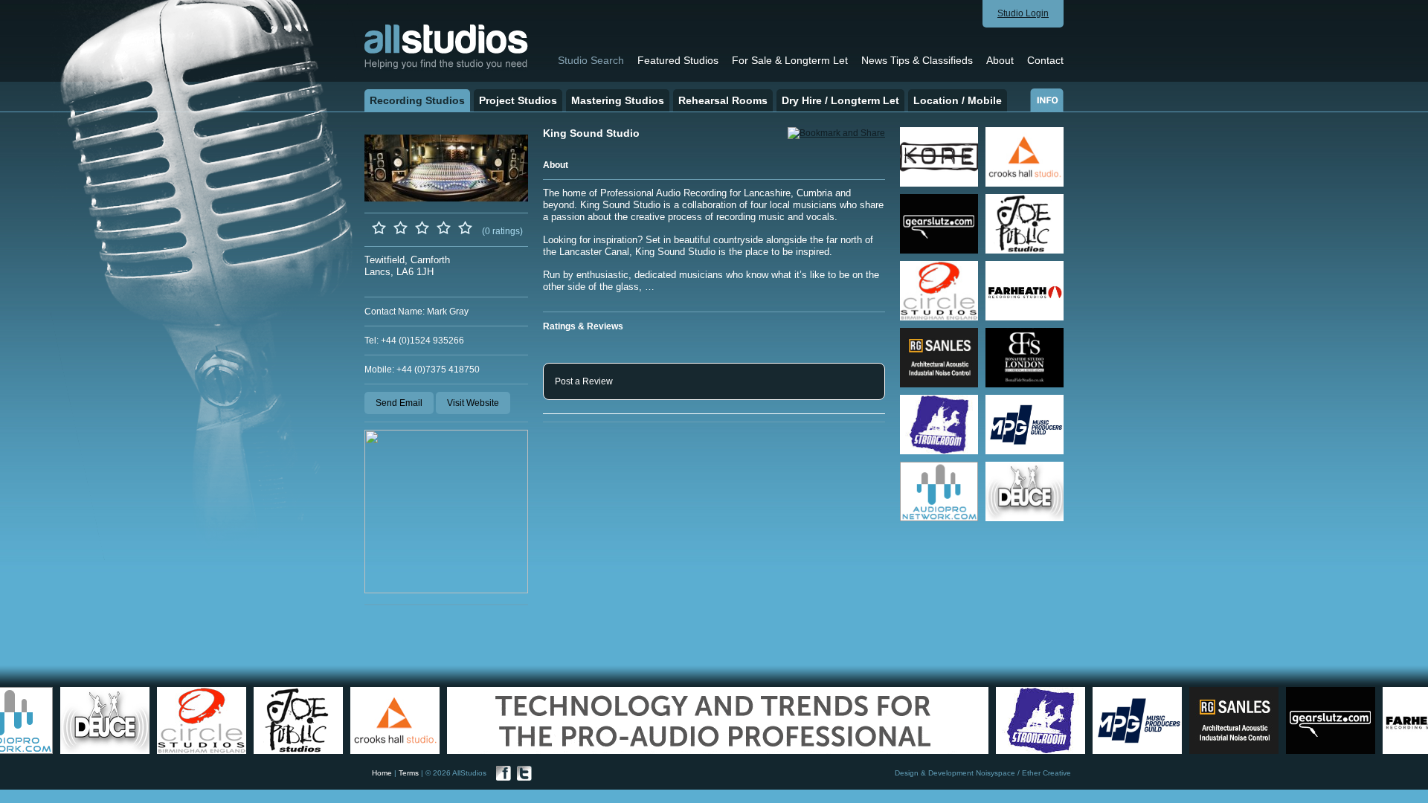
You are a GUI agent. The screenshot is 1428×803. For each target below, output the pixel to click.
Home (382, 773)
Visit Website (473, 403)
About (1000, 60)
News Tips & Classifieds (917, 60)
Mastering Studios (617, 100)
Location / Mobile (957, 100)
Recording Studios (417, 100)
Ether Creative (1046, 773)
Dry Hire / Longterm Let (840, 100)
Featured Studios (677, 60)
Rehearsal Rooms (723, 100)
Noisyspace (995, 773)
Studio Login (1023, 13)
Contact (1045, 60)
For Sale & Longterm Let (790, 60)
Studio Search (591, 60)
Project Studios (518, 100)
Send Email (399, 403)
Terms (409, 773)
